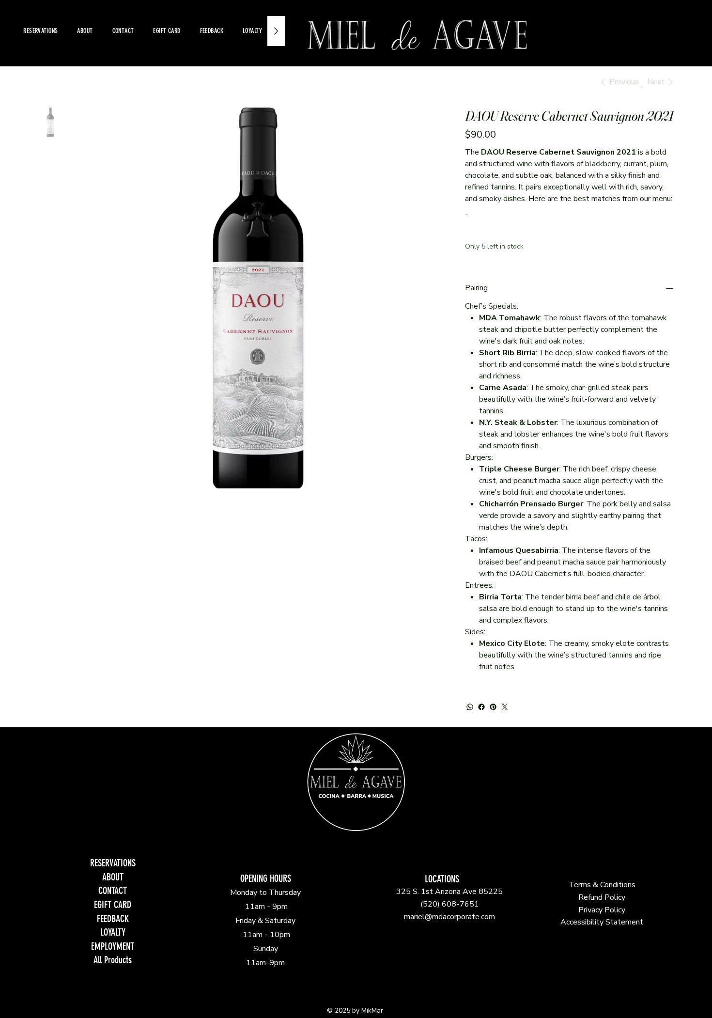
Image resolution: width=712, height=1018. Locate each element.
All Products (112, 960)
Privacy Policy (601, 910)
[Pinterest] (493, 707)
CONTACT (112, 890)
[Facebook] (481, 707)
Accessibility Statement (601, 922)
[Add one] (513, 228)
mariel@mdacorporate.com (449, 916)
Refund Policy (601, 897)
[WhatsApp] (470, 707)
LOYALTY (112, 932)
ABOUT (113, 877)
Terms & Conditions (602, 884)
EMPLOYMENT (112, 946)
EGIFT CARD (112, 904)
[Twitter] (505, 707)
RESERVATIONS (113, 863)
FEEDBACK (113, 918)
